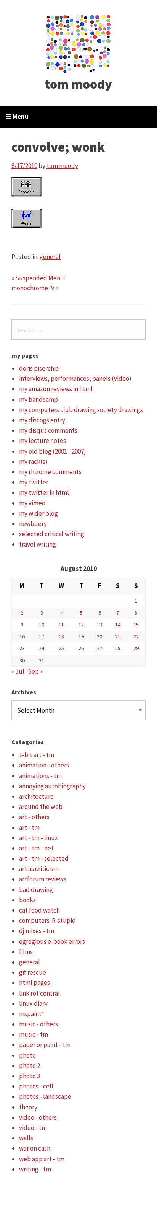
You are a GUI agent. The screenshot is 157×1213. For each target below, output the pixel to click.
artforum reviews (42, 879)
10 (41, 624)
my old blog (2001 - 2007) (52, 451)
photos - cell (36, 1086)
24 (41, 648)
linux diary (33, 1003)
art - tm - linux (38, 838)
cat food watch (39, 910)
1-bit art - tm (36, 755)
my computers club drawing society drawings (81, 410)
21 (117, 636)
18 (61, 636)
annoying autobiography (52, 786)
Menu (20, 116)
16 (22, 636)
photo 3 (29, 1076)
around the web (40, 806)
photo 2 (29, 1065)
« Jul (17, 671)
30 (22, 660)
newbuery (33, 523)
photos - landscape (45, 1096)
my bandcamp (38, 399)
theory (28, 1107)
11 (61, 624)
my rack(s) (33, 461)
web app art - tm (41, 1159)
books (27, 900)
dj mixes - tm (36, 931)
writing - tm (35, 1169)
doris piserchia (39, 368)
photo (27, 1055)
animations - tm (40, 776)
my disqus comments (48, 430)
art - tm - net (36, 848)
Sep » (35, 671)
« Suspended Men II (38, 278)
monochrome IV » (34, 288)
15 (136, 624)
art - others (34, 817)
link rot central (39, 993)
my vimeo (32, 503)
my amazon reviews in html (56, 389)
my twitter (33, 482)
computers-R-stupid (47, 920)
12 (81, 624)
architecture (36, 796)
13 (99, 624)
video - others (38, 1117)
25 (61, 648)
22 (136, 636)
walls (26, 1138)
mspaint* (31, 1014)
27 (99, 648)
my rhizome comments (50, 472)
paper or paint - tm (44, 1044)
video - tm (33, 1128)
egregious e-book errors (52, 941)
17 (41, 636)
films (26, 952)
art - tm (29, 827)
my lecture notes (42, 440)
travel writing (37, 544)
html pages (34, 982)
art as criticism (39, 869)
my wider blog (38, 513)
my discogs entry (42, 420)
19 (81, 636)
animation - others (44, 765)
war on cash (34, 1148)
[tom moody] (79, 43)
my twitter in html (44, 492)
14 (117, 624)
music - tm (33, 1034)
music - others (38, 1024)
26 (81, 648)
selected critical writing (51, 534)
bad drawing (36, 889)
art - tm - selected (44, 858)
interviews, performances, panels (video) (75, 378)
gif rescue (32, 972)
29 (136, 648)
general (50, 257)
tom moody (78, 84)
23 (22, 648)
